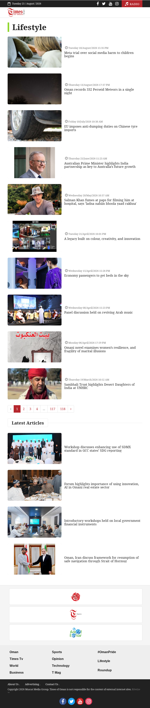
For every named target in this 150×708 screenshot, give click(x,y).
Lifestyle (104, 661)
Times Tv (16, 659)
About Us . (14, 684)
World (14, 665)
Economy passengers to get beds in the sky (96, 275)
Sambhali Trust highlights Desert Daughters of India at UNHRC (99, 386)
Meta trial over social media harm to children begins (99, 54)
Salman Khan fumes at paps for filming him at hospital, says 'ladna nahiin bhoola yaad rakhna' (100, 202)
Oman (14, 652)
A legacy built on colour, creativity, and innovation (102, 239)
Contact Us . (52, 684)
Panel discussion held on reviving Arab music (98, 312)
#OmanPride (107, 652)
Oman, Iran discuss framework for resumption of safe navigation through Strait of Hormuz (101, 559)
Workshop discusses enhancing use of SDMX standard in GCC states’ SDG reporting (97, 449)
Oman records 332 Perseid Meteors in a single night (99, 91)
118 (62, 409)
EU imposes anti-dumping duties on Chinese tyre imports (101, 128)
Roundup (105, 670)
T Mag (56, 672)
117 (52, 409)
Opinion (58, 659)
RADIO (134, 4)
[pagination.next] (71, 409)
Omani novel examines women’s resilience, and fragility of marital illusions (100, 349)
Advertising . (32, 684)
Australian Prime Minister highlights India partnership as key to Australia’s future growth (100, 165)
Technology (61, 665)
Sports (57, 652)
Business (17, 672)
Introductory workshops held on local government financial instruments (102, 522)
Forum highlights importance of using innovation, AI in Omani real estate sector (101, 486)
